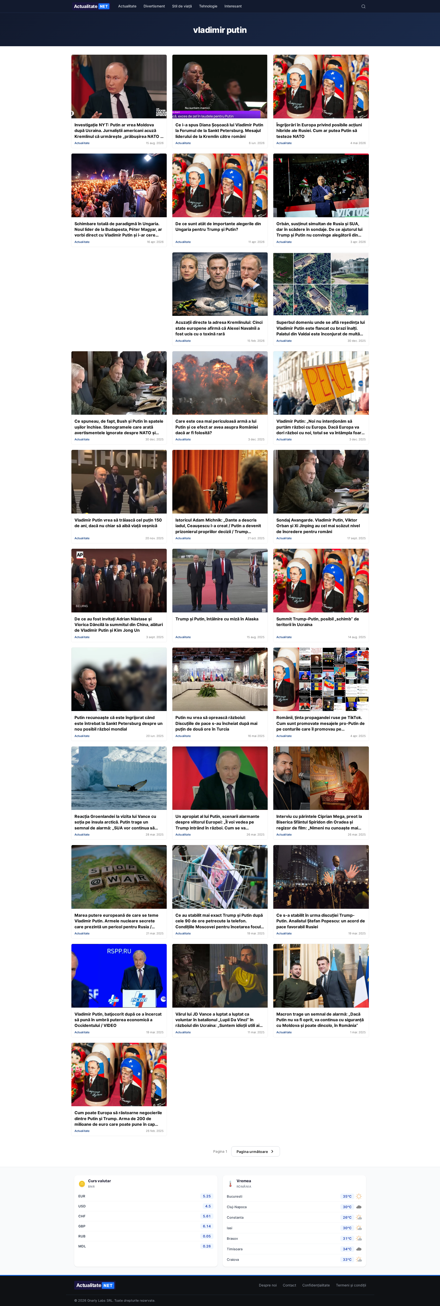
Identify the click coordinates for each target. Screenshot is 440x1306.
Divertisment (154, 6)
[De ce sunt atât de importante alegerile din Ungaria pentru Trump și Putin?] (220, 186)
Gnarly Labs (96, 1300)
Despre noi (268, 1285)
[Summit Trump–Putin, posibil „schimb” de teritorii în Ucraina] (321, 581)
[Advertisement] (119, 288)
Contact (289, 1285)
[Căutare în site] (363, 6)
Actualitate (91, 6)
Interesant (233, 6)
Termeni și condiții (351, 1285)
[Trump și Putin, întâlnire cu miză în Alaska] (220, 581)
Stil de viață (182, 6)
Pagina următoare (252, 1151)
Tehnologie (208, 6)
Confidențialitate (316, 1285)
